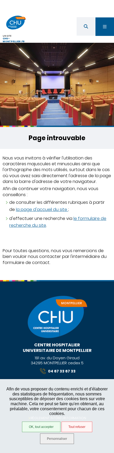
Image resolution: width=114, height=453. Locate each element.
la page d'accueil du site (42, 209)
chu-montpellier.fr (14, 40)
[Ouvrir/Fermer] (104, 26)
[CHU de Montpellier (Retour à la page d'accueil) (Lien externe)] (57, 337)
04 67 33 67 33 (62, 371)
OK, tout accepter (41, 427)
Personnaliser (57, 439)
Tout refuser (76, 427)
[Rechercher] (86, 26)
